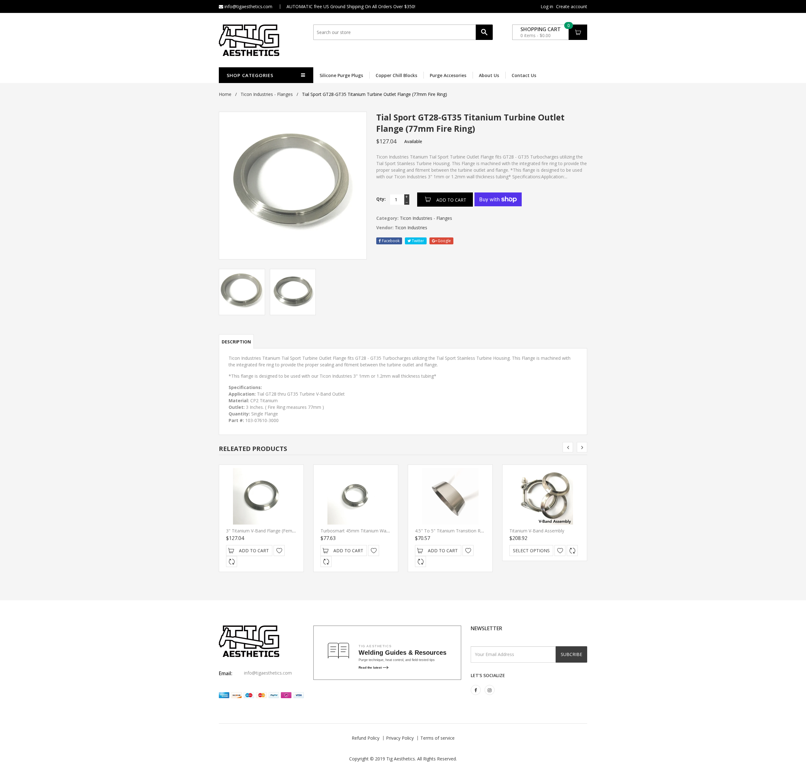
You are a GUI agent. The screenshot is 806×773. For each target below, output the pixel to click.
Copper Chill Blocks (396, 75)
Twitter (417, 240)
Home (225, 94)
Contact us (524, 75)
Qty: (381, 199)
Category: (387, 218)
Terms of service (437, 738)
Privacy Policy (400, 738)
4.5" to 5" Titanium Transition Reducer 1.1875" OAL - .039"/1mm (481, 531)
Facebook (390, 240)
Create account (571, 6)
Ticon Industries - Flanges (267, 94)
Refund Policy (365, 738)
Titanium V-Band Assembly (536, 531)
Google (444, 240)
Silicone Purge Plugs (341, 75)
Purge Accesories (448, 75)
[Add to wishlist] (279, 550)
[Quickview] (231, 561)
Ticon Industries (411, 228)
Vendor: (385, 228)
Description (236, 342)
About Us (489, 75)
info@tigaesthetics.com (247, 6)
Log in (547, 6)
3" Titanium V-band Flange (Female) (263, 531)
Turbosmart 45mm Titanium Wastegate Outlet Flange (375, 531)
